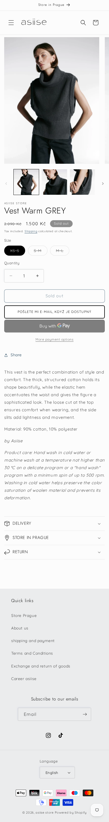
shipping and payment (33, 640)
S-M (41, 252)
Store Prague (24, 615)
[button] (11, 22)
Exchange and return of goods (40, 666)
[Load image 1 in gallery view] (26, 181)
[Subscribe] (85, 714)
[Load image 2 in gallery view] (54, 181)
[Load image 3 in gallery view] (82, 181)
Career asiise (24, 678)
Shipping (31, 231)
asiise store (44, 812)
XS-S (17, 252)
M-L (62, 252)
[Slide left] (6, 183)
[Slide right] (103, 183)
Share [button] (16, 354)
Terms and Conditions (32, 653)
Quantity (11, 263)
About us (20, 628)
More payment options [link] (54, 339)
